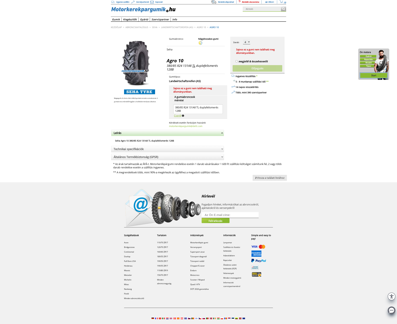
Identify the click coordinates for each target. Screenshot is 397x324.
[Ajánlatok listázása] (283, 9)
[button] (391, 296)
